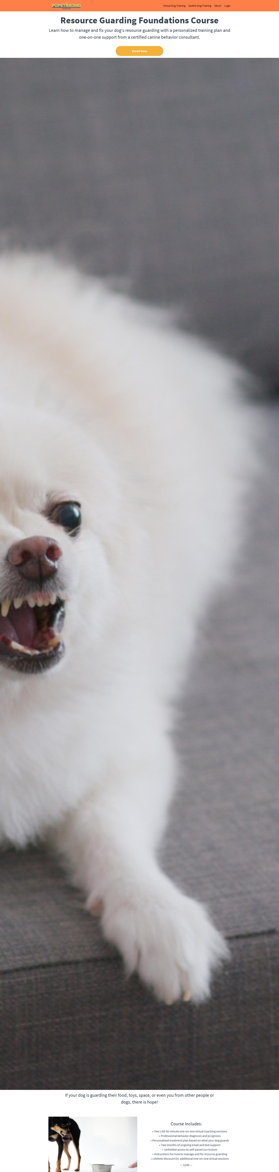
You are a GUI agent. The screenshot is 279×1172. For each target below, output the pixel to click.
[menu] (195, 6)
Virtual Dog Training (174, 5)
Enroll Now (139, 51)
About (217, 5)
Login (227, 5)
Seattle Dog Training (199, 5)
